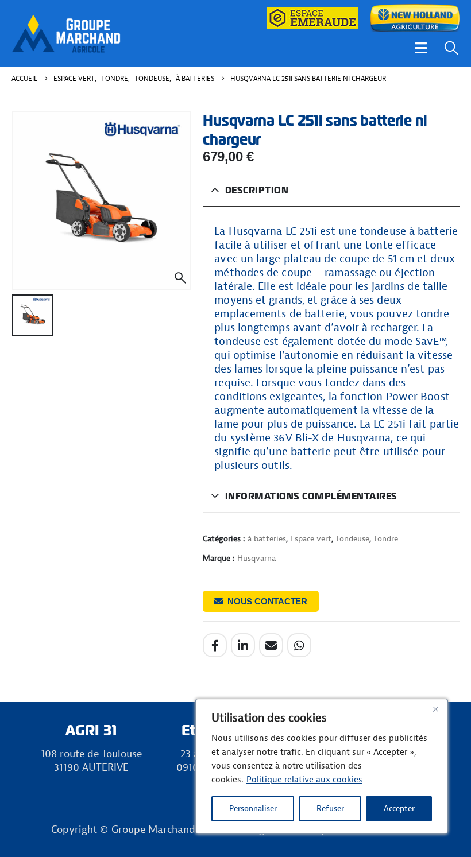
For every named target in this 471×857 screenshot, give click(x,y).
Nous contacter (267, 601)
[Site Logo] (66, 33)
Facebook (215, 645)
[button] (421, 48)
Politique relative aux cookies (304, 779)
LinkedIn (243, 645)
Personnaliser (253, 808)
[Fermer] (435, 709)
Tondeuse (352, 539)
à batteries (267, 539)
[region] (321, 766)
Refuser (330, 808)
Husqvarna (256, 558)
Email (271, 645)
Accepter (399, 808)
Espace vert (310, 539)
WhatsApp (299, 645)
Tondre (385, 539)
